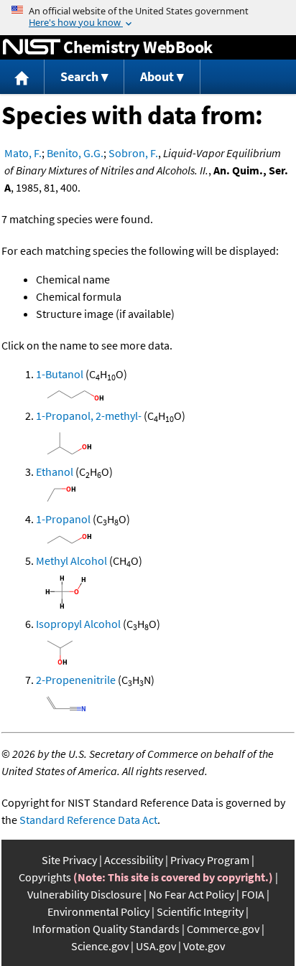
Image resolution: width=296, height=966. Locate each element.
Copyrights (45, 877)
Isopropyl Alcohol (78, 623)
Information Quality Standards (106, 929)
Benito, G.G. (75, 153)
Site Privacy (69, 860)
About (157, 76)
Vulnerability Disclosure (84, 894)
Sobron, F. (133, 153)
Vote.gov (204, 946)
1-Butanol (59, 374)
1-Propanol (63, 519)
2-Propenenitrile (76, 679)
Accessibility (133, 860)
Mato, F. (23, 153)
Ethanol (54, 471)
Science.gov (100, 946)
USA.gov (156, 946)
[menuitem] (22, 77)
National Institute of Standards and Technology (31, 47)
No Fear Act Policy (191, 894)
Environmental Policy (98, 911)
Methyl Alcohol (71, 560)
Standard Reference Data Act (88, 819)
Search (79, 76)
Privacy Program (209, 860)
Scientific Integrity (200, 911)
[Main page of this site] (22, 77)
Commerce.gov (223, 929)
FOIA (252, 894)
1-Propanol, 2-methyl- (89, 415)
